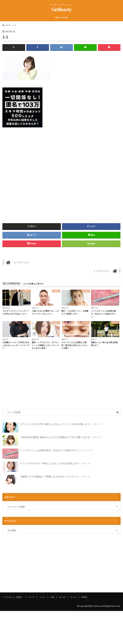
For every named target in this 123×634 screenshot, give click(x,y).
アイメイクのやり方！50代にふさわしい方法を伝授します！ (55, 463)
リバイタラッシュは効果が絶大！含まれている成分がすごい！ (56, 450)
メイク (42, 597)
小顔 (52, 597)
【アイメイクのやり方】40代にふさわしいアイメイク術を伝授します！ (61, 424)
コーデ (31, 597)
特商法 (84, 597)
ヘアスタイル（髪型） (12, 597)
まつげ (62, 597)
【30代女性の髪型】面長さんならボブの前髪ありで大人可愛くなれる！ (61, 437)
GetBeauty (61, 9)
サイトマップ (61, 17)
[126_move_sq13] (22, 129)
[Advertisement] (61, 171)
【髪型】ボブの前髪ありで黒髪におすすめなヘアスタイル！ (55, 476)
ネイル (73, 597)
